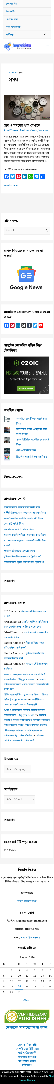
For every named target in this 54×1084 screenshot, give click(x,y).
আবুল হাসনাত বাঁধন (27, 901)
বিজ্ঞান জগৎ (44, 130)
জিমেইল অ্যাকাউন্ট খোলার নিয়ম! (31, 457)
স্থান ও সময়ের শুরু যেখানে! (22, 125)
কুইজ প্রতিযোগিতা (13, 27)
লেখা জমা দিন (11, 3)
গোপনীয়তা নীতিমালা (27, 1049)
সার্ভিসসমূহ (10, 34)
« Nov (25, 1000)
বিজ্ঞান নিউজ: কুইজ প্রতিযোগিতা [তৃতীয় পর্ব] (24, 562)
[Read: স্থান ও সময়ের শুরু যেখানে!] (27, 107)
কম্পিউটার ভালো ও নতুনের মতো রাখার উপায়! (25, 513)
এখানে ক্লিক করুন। (30, 938)
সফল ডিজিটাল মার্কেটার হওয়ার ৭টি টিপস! (24, 518)
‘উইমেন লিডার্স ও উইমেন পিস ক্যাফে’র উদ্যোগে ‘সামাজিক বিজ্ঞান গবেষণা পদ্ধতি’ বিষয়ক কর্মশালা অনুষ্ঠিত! (27, 720)
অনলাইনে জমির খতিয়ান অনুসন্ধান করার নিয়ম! (25, 535)
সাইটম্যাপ (27, 1065)
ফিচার (34, 130)
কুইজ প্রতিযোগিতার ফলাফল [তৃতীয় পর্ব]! (23, 557)
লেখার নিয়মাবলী (27, 1045)
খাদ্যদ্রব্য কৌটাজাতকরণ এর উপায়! (20, 551)
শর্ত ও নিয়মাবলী (27, 1053)
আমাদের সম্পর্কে (27, 1057)
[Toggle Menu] (44, 34)
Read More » (11, 186)
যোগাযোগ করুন (12, 19)
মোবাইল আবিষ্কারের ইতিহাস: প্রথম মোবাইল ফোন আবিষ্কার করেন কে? (26, 684)
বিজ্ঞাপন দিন (10, 11)
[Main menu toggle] (47, 46)
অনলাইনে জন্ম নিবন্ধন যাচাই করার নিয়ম (22, 507)
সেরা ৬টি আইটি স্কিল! (26, 450)
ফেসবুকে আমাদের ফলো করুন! (27, 1027)
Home (12, 73)
